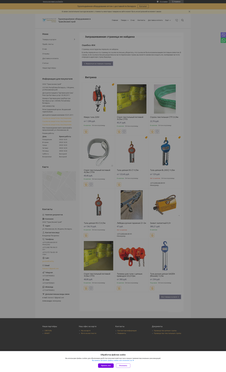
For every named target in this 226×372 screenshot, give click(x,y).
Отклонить (123, 365)
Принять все (106, 365)
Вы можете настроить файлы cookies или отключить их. (112, 360)
